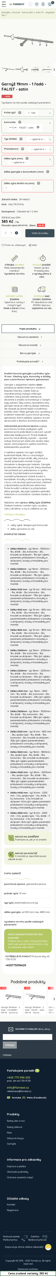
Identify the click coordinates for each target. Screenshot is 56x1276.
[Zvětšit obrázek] (37, 127)
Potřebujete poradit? (28, 361)
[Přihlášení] (43, 4)
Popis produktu (28, 328)
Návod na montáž (28, 345)
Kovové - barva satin (22, 12)
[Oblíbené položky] (37, 4)
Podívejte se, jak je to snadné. (31, 839)
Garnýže (6, 12)
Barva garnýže (28, 353)
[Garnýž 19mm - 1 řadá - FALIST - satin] (28, 41)
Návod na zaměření (28, 336)
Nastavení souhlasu (28, 1269)
